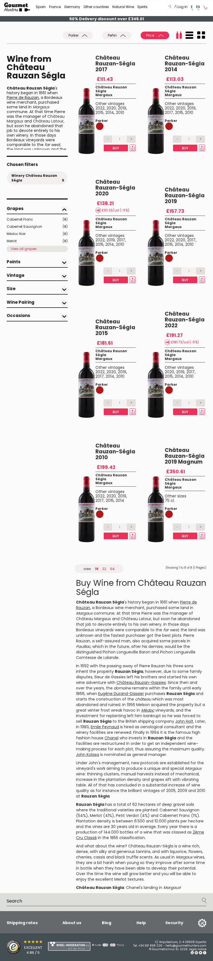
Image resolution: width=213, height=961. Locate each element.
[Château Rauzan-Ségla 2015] (86, 384)
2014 (109, 112)
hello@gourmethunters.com (186, 946)
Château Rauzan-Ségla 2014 (185, 63)
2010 (120, 112)
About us (71, 923)
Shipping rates (22, 923)
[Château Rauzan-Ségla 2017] (86, 121)
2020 (111, 108)
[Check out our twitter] (200, 953)
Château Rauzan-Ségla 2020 (115, 187)
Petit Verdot (127, 815)
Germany (72, 6)
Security (174, 923)
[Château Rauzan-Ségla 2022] (156, 384)
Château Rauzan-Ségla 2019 (185, 195)
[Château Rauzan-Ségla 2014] (156, 121)
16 (96, 568)
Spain (41, 6)
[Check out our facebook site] (204, 953)
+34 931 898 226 (150, 946)
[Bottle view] (179, 35)
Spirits (142, 6)
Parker (74, 35)
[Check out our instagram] (196, 953)
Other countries (96, 6)
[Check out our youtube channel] (192, 953)
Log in (182, 6)
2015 (99, 112)
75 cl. (170, 500)
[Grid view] (201, 35)
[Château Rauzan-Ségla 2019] (156, 252)
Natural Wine (123, 6)
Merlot (37, 241)
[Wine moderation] (58, 946)
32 (104, 568)
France (55, 6)
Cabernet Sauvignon (37, 226)
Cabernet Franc (37, 219)
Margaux (103, 95)
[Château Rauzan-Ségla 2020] (86, 252)
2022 (100, 108)
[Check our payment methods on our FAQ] (104, 945)
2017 (169, 112)
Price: (151, 35)
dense (82, 851)
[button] (191, 8)
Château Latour (48, 121)
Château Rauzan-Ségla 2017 (115, 63)
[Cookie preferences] (195, 923)
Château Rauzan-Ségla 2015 (115, 327)
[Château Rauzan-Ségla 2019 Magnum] (156, 509)
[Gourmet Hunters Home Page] (17, 7)
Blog (106, 923)
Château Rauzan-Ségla (150, 846)
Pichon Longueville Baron (126, 652)
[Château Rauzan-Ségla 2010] (86, 509)
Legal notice (197, 949)
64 (112, 568)
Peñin (113, 35)
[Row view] (189, 35)
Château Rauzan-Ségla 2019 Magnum (185, 456)
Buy (116, 148)
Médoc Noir (37, 233)
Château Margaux (93, 619)
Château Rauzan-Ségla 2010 (115, 451)
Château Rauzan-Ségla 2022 (185, 319)
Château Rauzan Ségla (111, 89)
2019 (122, 108)
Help (141, 923)
